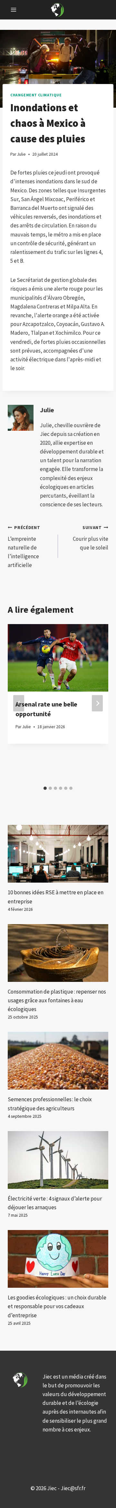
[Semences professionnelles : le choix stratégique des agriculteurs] (58, 1061)
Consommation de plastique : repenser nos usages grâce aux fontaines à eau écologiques (57, 1000)
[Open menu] (14, 10)
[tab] (45, 788)
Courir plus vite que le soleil (90, 538)
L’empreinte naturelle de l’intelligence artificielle (24, 547)
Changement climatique (36, 94)
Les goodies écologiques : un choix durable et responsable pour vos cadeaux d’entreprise (57, 1306)
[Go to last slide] (18, 703)
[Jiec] (58, 10)
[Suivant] (97, 703)
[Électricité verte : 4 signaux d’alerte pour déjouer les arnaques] (58, 1160)
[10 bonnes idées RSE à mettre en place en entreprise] (58, 854)
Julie (47, 410)
